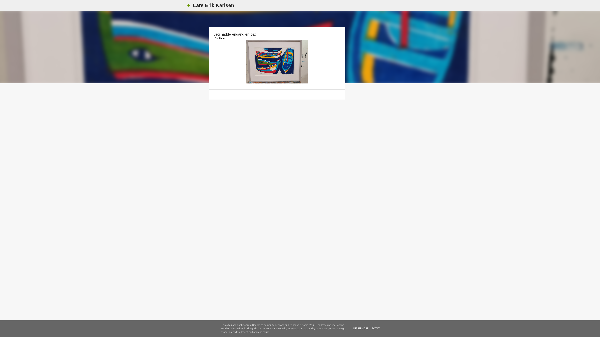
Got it (376, 328)
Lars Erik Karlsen (213, 5)
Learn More (360, 328)
